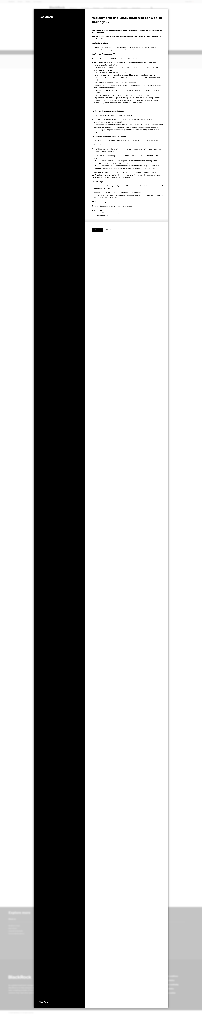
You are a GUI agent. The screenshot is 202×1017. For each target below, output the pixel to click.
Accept (97, 230)
